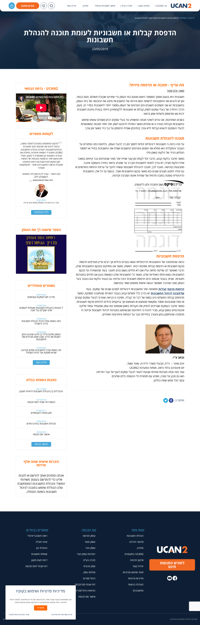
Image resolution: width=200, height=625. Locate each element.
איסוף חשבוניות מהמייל (105, 6)
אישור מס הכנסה (41, 434)
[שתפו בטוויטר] (165, 400)
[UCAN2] (181, 5)
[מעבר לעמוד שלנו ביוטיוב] (169, 578)
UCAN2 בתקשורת (134, 554)
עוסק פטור (90, 542)
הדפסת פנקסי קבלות (171, 289)
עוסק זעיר (90, 548)
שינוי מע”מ (41, 542)
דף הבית (191, 18)
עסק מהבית (89, 566)
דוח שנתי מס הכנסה (85, 584)
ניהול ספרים (89, 578)
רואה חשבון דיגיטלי (37, 535)
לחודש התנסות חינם (172, 564)
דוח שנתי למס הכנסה (36, 566)
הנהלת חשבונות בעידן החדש (41, 423)
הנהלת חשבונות (135, 535)
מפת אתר (137, 530)
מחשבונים (138, 590)
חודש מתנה (27, 5)
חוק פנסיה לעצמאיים (41, 413)
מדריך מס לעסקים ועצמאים (41, 297)
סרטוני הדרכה (136, 542)
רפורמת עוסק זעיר (86, 554)
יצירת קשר (71, 6)
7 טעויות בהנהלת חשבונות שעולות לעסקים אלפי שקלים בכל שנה (41, 308)
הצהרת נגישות (135, 584)
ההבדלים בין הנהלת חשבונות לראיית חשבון (41, 391)
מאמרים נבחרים (37, 530)
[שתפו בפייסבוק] (171, 400)
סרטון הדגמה (136, 560)
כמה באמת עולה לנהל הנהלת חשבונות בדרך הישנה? (41, 322)
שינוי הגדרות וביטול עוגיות (19, 614)
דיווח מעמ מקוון (39, 560)
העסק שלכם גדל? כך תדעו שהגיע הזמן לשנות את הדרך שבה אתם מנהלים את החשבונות (41, 337)
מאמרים (183, 18)
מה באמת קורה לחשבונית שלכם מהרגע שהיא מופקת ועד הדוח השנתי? (41, 351)
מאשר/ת (40, 608)
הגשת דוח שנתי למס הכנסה (41, 402)
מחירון (85, 6)
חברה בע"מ (127, 6)
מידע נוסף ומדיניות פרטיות (62, 614)
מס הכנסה (89, 530)
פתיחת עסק (144, 6)
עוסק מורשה (89, 535)
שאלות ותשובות (39, 554)
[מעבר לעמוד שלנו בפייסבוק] (174, 578)
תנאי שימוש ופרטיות (133, 572)
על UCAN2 (161, 6)
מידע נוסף (41, 362)
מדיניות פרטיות (136, 578)
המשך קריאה (41, 444)
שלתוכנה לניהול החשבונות (167, 293)
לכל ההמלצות (41, 212)
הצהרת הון (41, 548)
